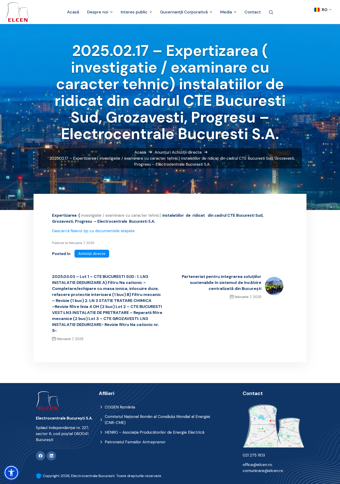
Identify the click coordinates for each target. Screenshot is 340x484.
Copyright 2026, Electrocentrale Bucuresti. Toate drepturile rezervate (102, 475)
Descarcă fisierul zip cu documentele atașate (93, 230)
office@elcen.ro (257, 464)
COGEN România (120, 407)
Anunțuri (163, 152)
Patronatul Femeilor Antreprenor (135, 441)
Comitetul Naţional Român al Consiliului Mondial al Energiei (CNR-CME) (157, 419)
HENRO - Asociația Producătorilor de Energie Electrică (154, 432)
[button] (11, 472)
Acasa (140, 152)
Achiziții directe (187, 152)
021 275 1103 (254, 455)
